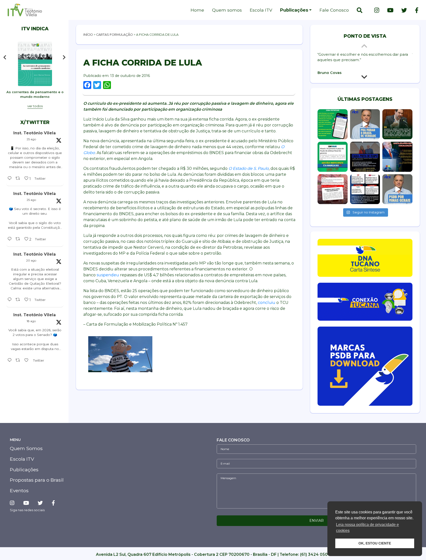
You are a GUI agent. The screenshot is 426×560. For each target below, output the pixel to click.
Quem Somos (26, 448)
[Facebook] (414, 10)
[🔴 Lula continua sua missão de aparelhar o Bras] (333, 124)
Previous (4, 57)
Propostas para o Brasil (37, 480)
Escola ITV (261, 10)
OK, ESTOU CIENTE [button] (374, 543)
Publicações (294, 10)
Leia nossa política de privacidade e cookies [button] (367, 528)
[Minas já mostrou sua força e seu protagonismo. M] (397, 189)
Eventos (19, 490)
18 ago (31, 321)
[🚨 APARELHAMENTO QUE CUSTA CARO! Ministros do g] (365, 189)
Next (65, 57)
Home (197, 10)
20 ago (31, 260)
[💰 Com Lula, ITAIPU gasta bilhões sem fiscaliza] (397, 157)
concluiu (266, 302)
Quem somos (227, 10)
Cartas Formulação (114, 34)
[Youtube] (390, 10)
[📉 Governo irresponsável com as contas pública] (333, 157)
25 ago (31, 139)
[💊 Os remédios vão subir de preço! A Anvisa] (333, 189)
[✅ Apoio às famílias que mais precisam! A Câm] (397, 124)
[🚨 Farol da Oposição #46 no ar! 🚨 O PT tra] (365, 157)
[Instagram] (376, 10)
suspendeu (108, 275)
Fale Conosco (334, 10)
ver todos (35, 106)
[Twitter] (404, 10)
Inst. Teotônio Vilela (34, 133)
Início (88, 34)
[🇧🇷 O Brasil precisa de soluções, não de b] (365, 124)
